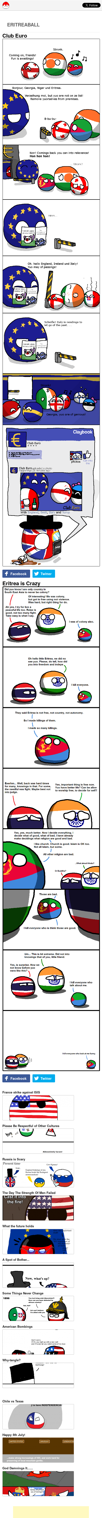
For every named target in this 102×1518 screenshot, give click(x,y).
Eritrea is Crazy (21, 583)
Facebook (18, 573)
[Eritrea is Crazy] (51, 829)
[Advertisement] (51, 1512)
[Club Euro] (51, 303)
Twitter (46, 573)
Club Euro (14, 35)
